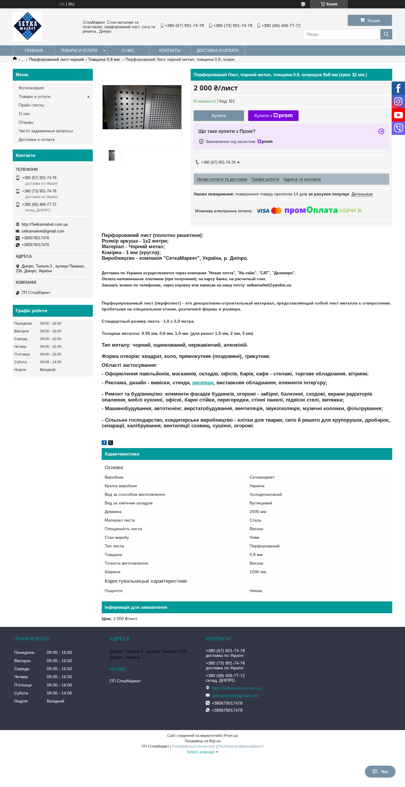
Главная (34, 50)
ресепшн (202, 382)
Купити (219, 115)
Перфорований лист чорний (56, 59)
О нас (128, 50)
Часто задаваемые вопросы (46, 130)
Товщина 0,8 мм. (104, 59)
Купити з (263, 115)
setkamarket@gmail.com (42, 231)
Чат (384, 771)
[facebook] (104, 443)
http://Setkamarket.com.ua (45, 224)
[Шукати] (386, 34)
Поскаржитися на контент (194, 746)
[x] (110, 443)
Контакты (170, 50)
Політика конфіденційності (241, 746)
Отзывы (26, 122)
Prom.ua (231, 736)
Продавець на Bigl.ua (203, 741)
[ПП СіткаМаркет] (27, 39)
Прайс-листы (31, 105)
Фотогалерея (31, 87)
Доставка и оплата (218, 50)
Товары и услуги (79, 50)
